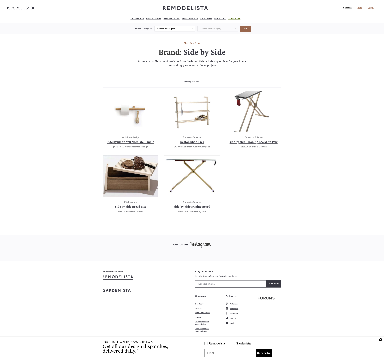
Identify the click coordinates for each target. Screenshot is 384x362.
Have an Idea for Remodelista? (202, 330)
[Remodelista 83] (28, 8)
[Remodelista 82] (23, 8)
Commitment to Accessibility (202, 323)
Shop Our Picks (190, 18)
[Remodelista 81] (18, 8)
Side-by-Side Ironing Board (192, 207)
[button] (346, 7)
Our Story (220, 18)
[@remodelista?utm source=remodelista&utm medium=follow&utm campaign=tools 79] (8, 8)
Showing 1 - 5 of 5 (191, 82)
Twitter (233, 318)
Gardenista (234, 18)
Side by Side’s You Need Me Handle (130, 142)
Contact (198, 308)
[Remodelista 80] (13, 8)
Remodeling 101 (172, 18)
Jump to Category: (142, 29)
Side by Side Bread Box (130, 207)
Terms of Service (202, 313)
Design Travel (153, 18)
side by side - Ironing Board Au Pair (254, 142)
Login (371, 8)
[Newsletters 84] (33, 8)
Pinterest (234, 304)
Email (232, 323)
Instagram (234, 309)
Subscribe (263, 353)
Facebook (234, 313)
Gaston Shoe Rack (192, 142)
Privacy (198, 317)
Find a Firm (206, 18)
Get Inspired (137, 18)
